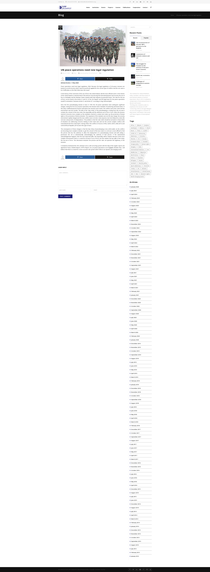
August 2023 (135, 205)
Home (88, 7)
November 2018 (136, 392)
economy (142, 136)
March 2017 (134, 459)
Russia (141, 160)
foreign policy (135, 144)
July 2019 (133, 362)
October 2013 (135, 537)
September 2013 (136, 541)
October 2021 (135, 261)
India (139, 147)
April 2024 (134, 194)
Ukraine (144, 168)
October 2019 (135, 351)
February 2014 (135, 522)
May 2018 (134, 414)
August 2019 (135, 358)
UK (138, 168)
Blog (75, 73)
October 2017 (135, 433)
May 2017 (134, 452)
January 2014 (135, 526)
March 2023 (134, 220)
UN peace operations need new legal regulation (188, 15)
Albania (139, 125)
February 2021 (135, 291)
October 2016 (135, 470)
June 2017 (134, 448)
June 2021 (134, 276)
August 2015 (135, 493)
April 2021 (134, 284)
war (137, 174)
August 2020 (135, 313)
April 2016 (134, 485)
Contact (145, 7)
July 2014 (133, 511)
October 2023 (135, 202)
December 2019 (136, 343)
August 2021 (135, 269)
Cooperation (136, 7)
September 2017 (136, 437)
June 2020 (134, 321)
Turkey (133, 168)
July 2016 (133, 474)
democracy (142, 133)
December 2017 (136, 429)
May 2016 (134, 481)
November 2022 (136, 224)
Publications (126, 7)
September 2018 (136, 399)
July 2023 (133, 209)
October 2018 (135, 396)
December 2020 (136, 299)
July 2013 (133, 549)
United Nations (93, 73)
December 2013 (136, 530)
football (145, 141)
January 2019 (135, 384)
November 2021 (136, 258)
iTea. (104, 569)
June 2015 (134, 500)
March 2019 (134, 377)
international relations (137, 149)
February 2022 (135, 250)
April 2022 (134, 243)
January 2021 (135, 295)
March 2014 (134, 519)
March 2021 (134, 287)
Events (103, 7)
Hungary (133, 147)
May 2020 (134, 325)
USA (132, 174)
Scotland (133, 163)
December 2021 (136, 254)
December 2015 (136, 489)
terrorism (146, 166)
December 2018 (136, 388)
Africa (132, 125)
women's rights (145, 174)
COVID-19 (133, 133)
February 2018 (135, 425)
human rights (145, 144)
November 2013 (136, 534)
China (138, 130)
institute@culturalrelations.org (88, 2)
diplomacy (134, 136)
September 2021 (136, 265)
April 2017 (134, 455)
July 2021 (133, 272)
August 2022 (135, 235)
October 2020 (135, 306)
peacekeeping (84, 73)
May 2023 (134, 213)
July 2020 (133, 317)
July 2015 (133, 496)
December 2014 (136, 504)
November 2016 (136, 466)
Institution (95, 7)
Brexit (132, 130)
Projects (110, 7)
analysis (146, 125)
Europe (144, 139)
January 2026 (135, 187)
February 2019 (135, 381)
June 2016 (134, 478)
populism (140, 157)
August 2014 (135, 507)
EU (139, 139)
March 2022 (134, 246)
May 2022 (134, 239)
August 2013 (135, 545)
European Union (135, 141)
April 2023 (134, 217)
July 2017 (133, 444)
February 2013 (135, 552)
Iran (148, 149)
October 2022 (135, 228)
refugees (133, 160)
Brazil (148, 128)
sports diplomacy (136, 166)
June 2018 (134, 410)
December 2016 (136, 463)
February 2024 (135, 198)
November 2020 (136, 302)
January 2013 (135, 556)
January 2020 (135, 340)
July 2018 (133, 407)
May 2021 (134, 280)
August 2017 (135, 440)
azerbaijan (134, 128)
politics (133, 157)
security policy (143, 163)
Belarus (142, 128)
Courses (118, 7)
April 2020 (134, 328)
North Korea (134, 155)
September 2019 (136, 355)
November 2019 (136, 347)
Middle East (134, 152)
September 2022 (136, 231)
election (133, 139)
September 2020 (136, 310)
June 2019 (134, 366)
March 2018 (134, 422)
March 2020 (134, 332)
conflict (145, 130)
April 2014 (134, 515)
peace (142, 155)
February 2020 (135, 336)
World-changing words (137, 176)
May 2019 (134, 369)
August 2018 (135, 403)
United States (146, 171)
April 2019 (134, 373)
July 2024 (133, 190)
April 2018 (134, 418)
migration (143, 152)
